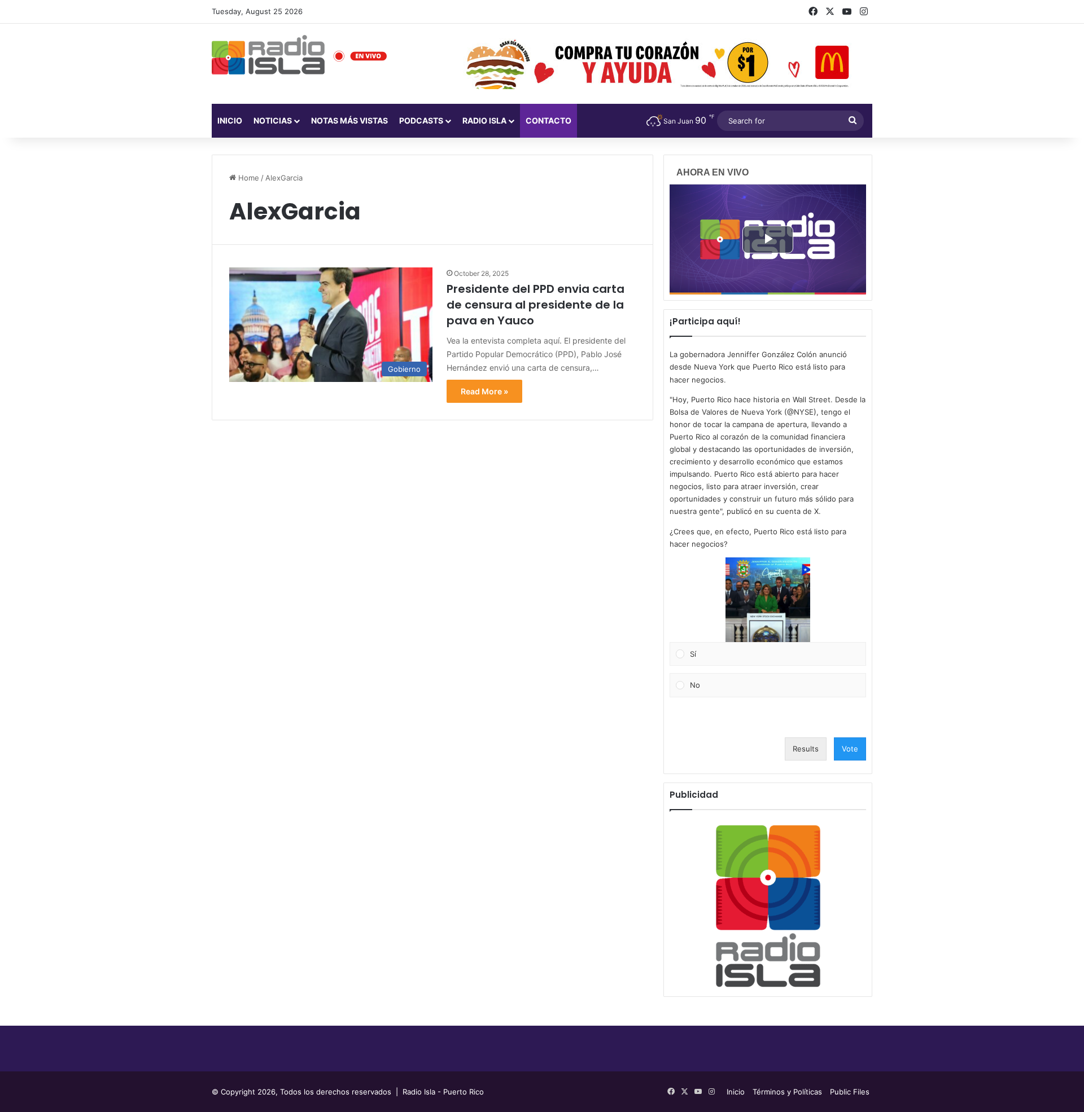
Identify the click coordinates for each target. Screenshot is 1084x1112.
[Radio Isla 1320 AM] (268, 54)
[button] (767, 599)
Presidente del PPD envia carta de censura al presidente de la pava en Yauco (535, 304)
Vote (850, 748)
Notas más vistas (349, 120)
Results (806, 748)
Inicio (229, 120)
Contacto (548, 120)
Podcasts (421, 120)
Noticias (272, 120)
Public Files (849, 1091)
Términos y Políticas (787, 1091)
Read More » (484, 391)
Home (247, 177)
